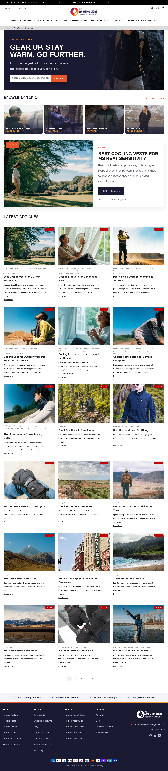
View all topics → (155, 98)
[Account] (152, 8)
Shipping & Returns (43, 721)
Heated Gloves (71, 20)
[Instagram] (155, 735)
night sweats (74, 271)
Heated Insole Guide (74, 738)
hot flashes (86, 268)
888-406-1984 (158, 729)
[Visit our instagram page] (8, 2)
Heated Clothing (119, 426)
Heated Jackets (10, 715)
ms (14, 271)
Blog (98, 721)
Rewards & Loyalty (43, 738)
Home (9, 28)
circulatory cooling (22, 268)
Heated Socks (9, 732)
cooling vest (36, 268)
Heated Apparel (51, 20)
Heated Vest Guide (74, 721)
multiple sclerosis (24, 271)
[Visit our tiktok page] (15, 2)
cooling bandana (21, 426)
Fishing (116, 647)
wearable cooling (72, 273)
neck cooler (95, 348)
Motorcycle (113, 20)
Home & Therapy (146, 20)
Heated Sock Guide (74, 732)
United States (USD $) (14, 8)
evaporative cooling (143, 268)
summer (61, 273)
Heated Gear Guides (135, 426)
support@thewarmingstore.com (31, 2)
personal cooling (39, 271)
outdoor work (129, 271)
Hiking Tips (62, 426)
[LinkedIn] (159, 735)
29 (93, 679)
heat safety (117, 271)
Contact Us (39, 715)
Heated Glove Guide (74, 726)
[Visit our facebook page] (4, 2)
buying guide (8, 268)
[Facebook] (150, 735)
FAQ (36, 726)
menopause (62, 271)
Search (58, 79)
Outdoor (129, 20)
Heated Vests (9, 721)
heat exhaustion (27, 351)
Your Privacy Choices (44, 744)
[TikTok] (164, 735)
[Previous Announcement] (59, 2)
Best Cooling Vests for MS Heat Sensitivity (128, 156)
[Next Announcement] (108, 2)
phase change (10, 273)
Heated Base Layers (12, 738)
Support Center (41, 732)
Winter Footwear (93, 20)
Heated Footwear (29, 20)
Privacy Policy (102, 732)
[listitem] (84, 2)
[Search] (163, 8)
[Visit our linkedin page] (11, 2)
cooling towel (75, 268)
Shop (13, 20)
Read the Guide (111, 191)
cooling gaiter (35, 426)
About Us (100, 715)
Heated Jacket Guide (75, 715)
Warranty (38, 750)
